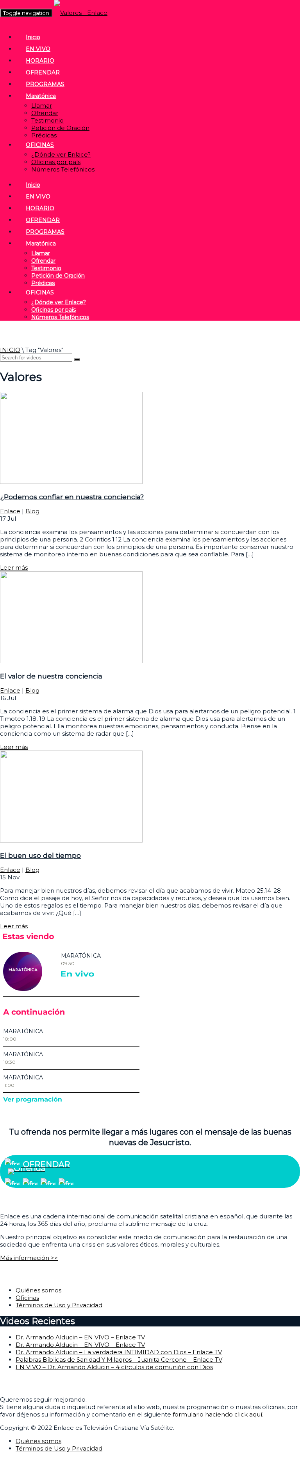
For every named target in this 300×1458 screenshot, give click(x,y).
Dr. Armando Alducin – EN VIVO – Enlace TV (80, 1337)
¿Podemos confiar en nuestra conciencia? (72, 497)
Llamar (41, 105)
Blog (32, 511)
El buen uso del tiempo (40, 855)
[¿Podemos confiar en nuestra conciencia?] (71, 481)
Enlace (10, 511)
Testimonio (47, 120)
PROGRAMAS (45, 84)
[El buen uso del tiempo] (71, 840)
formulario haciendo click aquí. (218, 1414)
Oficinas (27, 1297)
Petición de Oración (60, 128)
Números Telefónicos (63, 169)
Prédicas (44, 135)
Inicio (33, 37)
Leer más (14, 567)
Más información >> (29, 1257)
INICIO (10, 350)
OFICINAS (40, 144)
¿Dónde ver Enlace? (61, 154)
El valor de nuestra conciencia (51, 676)
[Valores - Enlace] (80, 12)
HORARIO (40, 60)
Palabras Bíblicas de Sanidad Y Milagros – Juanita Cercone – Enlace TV (119, 1359)
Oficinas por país (55, 162)
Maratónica (41, 95)
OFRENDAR (43, 72)
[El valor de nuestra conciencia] (71, 661)
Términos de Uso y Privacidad (59, 1305)
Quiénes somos (38, 1290)
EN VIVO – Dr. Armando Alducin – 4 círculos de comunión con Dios (114, 1367)
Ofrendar (44, 113)
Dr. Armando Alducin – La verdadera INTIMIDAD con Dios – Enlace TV (119, 1352)
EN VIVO (38, 48)
